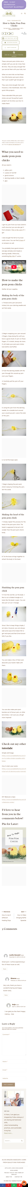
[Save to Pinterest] (7, 33)
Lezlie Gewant (14, 955)
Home (8, 20)
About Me (9, 1176)
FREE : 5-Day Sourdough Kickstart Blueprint (14, 4)
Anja (14, 1004)
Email (5, 1070)
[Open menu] (21, 13)
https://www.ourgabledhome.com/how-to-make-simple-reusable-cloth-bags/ (14, 758)
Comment (6, 1034)
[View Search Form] (25, 13)
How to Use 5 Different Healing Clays (6, 916)
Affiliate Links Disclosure (14, 1168)
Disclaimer (14, 1170)
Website (5, 1078)
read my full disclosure (14, 144)
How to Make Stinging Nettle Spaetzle (21, 916)
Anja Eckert (8, 28)
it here (21, 240)
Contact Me (18, 1176)
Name (5, 1061)
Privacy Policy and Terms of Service (14, 1173)
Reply (4, 969)
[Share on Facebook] (4, 33)
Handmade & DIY (16, 20)
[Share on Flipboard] (19, 1185)
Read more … (8, 1133)
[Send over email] (11, 33)
